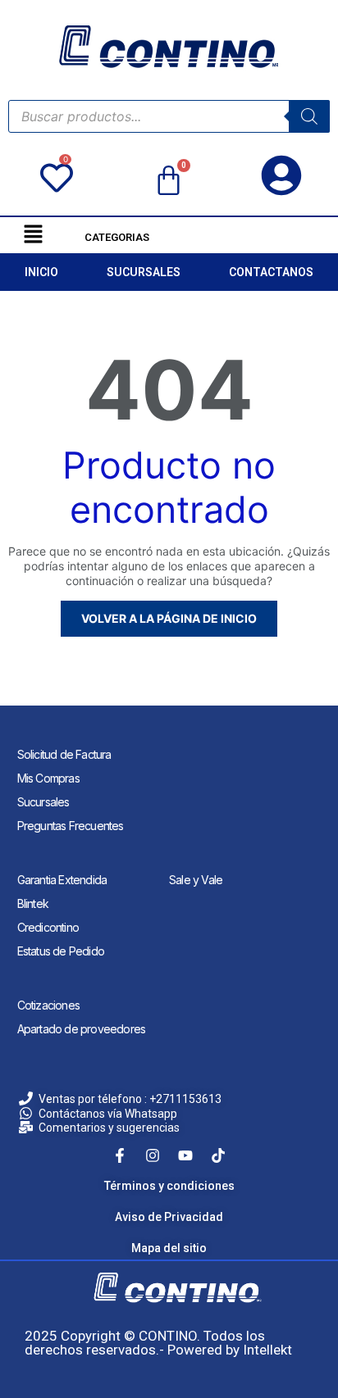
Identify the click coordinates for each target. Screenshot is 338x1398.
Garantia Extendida (62, 880)
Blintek (32, 903)
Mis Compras (48, 778)
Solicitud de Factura (64, 754)
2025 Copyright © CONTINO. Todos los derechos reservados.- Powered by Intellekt (158, 1343)
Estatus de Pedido (60, 951)
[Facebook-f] (119, 1155)
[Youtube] (185, 1155)
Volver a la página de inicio (169, 618)
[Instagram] (152, 1155)
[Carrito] (168, 181)
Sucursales (43, 802)
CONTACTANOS (271, 272)
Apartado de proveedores (81, 1029)
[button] (32, 234)
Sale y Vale (195, 880)
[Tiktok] (218, 1155)
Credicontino (48, 927)
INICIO (41, 272)
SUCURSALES (143, 272)
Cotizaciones (48, 1005)
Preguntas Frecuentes (70, 826)
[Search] (309, 116)
